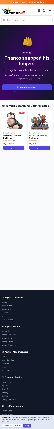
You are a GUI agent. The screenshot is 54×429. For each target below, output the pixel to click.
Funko (4, 367)
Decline (18, 426)
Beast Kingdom (8, 360)
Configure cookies (9, 399)
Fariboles (5, 363)
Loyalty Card (7, 411)
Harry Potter (7, 306)
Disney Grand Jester (10, 345)
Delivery (5, 392)
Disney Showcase (9, 341)
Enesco (4, 356)
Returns (5, 396)
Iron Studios (7, 370)
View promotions (36, 2)
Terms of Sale (7, 414)
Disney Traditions (9, 334)
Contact (5, 389)
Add (14, 148)
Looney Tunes (7, 320)
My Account (6, 382)
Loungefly (6, 331)
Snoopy (5, 313)
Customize (7, 426)
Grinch (4, 316)
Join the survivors (28, 87)
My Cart (5, 385)
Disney (4, 302)
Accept (27, 426)
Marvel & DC (7, 309)
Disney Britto (7, 338)
